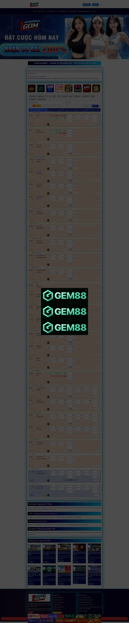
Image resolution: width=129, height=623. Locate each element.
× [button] (86, 290)
